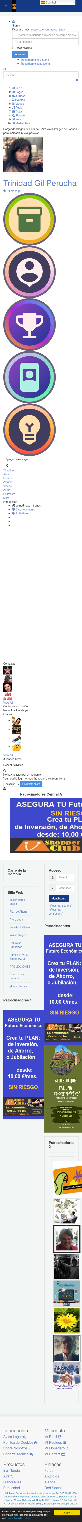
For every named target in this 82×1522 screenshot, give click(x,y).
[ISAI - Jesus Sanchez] (66, 1348)
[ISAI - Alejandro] (66, 1238)
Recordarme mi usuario (35, 60)
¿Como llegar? (18, 986)
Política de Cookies (18, 1442)
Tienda (49, 1482)
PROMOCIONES (20, 967)
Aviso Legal (17, 919)
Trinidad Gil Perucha (40, 182)
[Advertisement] (16, 595)
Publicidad (11, 1487)
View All (8, 703)
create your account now (50, 29)
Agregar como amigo (17, 459)
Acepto (67, 1512)
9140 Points (22, 513)
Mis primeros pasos (17, 902)
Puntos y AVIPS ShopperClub (19, 957)
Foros (48, 1470)
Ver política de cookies (19, 1518)
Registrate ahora (31, 783)
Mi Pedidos (53, 1442)
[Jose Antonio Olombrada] (25, 1064)
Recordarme (24, 48)
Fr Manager (13, 191)
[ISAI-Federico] (66, 1211)
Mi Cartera (52, 1453)
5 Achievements (25, 509)
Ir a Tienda (11, 1470)
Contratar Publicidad (16, 945)
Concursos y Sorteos (17, 976)
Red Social (53, 1487)
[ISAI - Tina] (66, 1321)
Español (50, 2)
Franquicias (12, 1482)
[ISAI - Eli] (66, 1375)
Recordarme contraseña (35, 64)
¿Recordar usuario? (61, 906)
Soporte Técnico (16, 1453)
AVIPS (8, 1476)
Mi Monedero (55, 1448)
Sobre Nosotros (15, 1448)
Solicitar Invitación (20, 927)
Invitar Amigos (18, 935)
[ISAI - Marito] (66, 1266)
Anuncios (51, 1476)
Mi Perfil (51, 1436)
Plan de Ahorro (19, 912)
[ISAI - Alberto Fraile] (66, 1293)
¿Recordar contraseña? (56, 911)
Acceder (20, 54)
